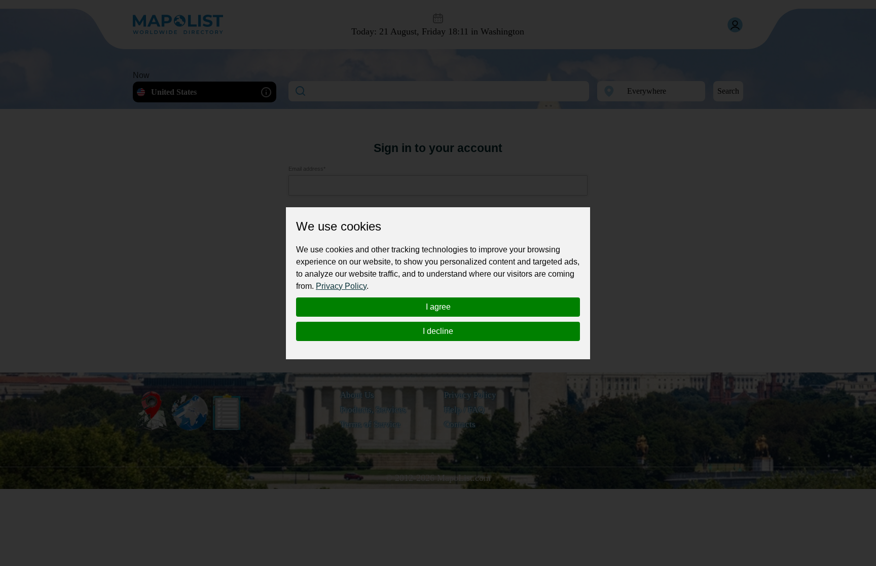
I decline (438, 331)
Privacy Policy (341, 286)
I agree (438, 307)
